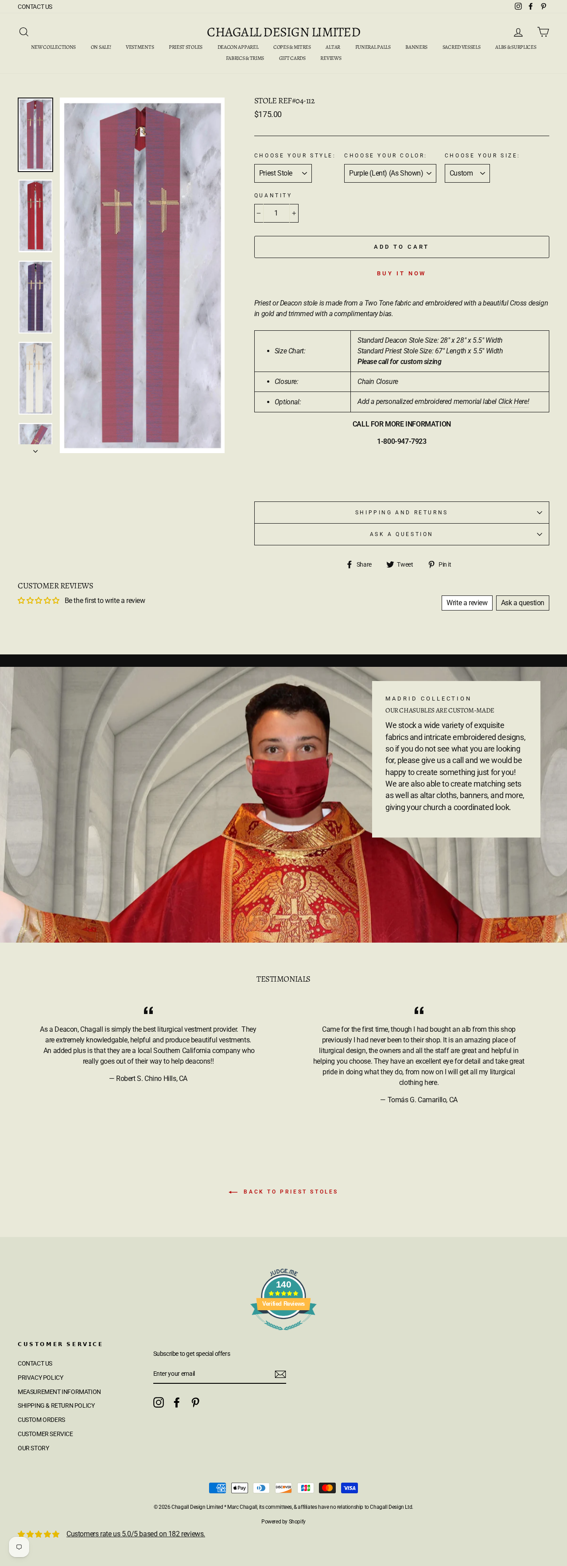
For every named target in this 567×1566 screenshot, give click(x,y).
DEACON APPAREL (238, 47)
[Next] (35, 448)
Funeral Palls (373, 47)
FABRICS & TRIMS (245, 58)
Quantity (273, 195)
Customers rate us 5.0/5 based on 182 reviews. (135, 1534)
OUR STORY (33, 1448)
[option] (142, 276)
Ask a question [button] (522, 603)
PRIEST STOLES (185, 47)
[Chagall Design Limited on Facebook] (176, 1402)
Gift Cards (292, 58)
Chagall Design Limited (283, 32)
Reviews (330, 58)
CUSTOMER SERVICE (45, 1433)
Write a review (467, 603)
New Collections (53, 47)
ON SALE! (101, 47)
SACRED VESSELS (462, 47)
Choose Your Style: (295, 156)
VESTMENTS (140, 47)
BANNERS (416, 47)
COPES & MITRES (292, 47)
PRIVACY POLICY (40, 1377)
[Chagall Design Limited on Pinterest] (195, 1402)
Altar (333, 47)
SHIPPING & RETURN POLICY (56, 1405)
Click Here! (513, 401)
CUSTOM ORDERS (41, 1419)
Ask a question (402, 534)
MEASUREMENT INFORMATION (59, 1391)
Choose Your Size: (482, 156)
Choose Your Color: (385, 156)
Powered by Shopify (283, 1522)
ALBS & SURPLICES (515, 47)
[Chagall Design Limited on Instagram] (158, 1402)
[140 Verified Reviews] (283, 1335)
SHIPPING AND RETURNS (401, 512)
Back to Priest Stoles (289, 1192)
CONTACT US (35, 6)
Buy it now (401, 273)
